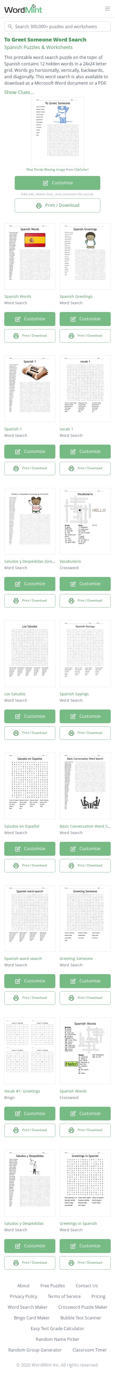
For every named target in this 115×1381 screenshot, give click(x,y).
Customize (62, 183)
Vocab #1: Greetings (22, 1091)
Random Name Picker (57, 1339)
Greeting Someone (76, 958)
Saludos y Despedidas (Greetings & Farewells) (45, 561)
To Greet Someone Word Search (45, 39)
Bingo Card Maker (32, 1318)
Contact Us (87, 1286)
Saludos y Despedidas (24, 1223)
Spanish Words (17, 296)
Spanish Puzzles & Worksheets (38, 47)
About (23, 1286)
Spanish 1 (13, 428)
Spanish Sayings (74, 693)
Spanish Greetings (76, 296)
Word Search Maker (28, 1307)
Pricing (98, 1296)
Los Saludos (14, 693)
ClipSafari (81, 169)
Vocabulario (70, 561)
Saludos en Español (21, 826)
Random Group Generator (35, 1350)
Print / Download (61, 205)
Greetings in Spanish (78, 1223)
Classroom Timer (89, 1350)
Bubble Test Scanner (80, 1318)
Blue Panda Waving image (45, 169)
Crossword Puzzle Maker (83, 1307)
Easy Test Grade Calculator (57, 1328)
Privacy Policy (23, 1296)
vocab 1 (66, 428)
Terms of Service (64, 1296)
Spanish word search (23, 958)
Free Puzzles (52, 1286)
